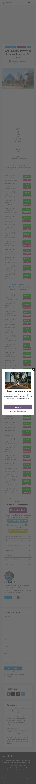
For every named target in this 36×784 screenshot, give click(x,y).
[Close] (33, 369)
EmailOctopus (22, 411)
